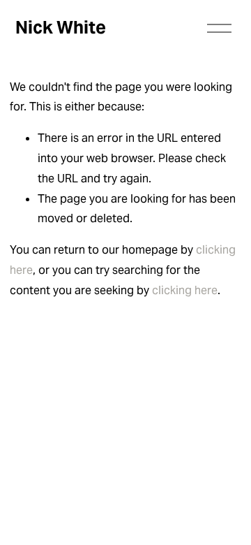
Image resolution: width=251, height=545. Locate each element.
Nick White (60, 27)
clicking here (185, 290)
